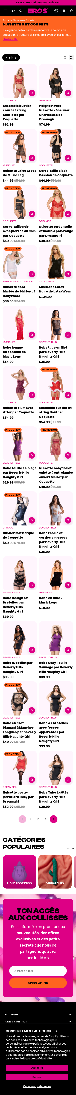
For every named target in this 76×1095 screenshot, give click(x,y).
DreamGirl (46, 100)
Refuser (37, 1077)
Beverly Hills (48, 342)
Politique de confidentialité (35, 1058)
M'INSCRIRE (38, 983)
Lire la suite (10, 39)
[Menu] (5, 10)
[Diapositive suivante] (73, 850)
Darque (8, 527)
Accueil (7, 20)
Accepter (37, 1068)
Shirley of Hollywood (18, 281)
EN (14, 10)
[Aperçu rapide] (32, 93)
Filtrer (13, 57)
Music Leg (9, 165)
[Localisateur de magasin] (56, 11)
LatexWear (46, 281)
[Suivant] (53, 819)
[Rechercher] (20, 11)
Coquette (9, 100)
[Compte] (64, 11)
